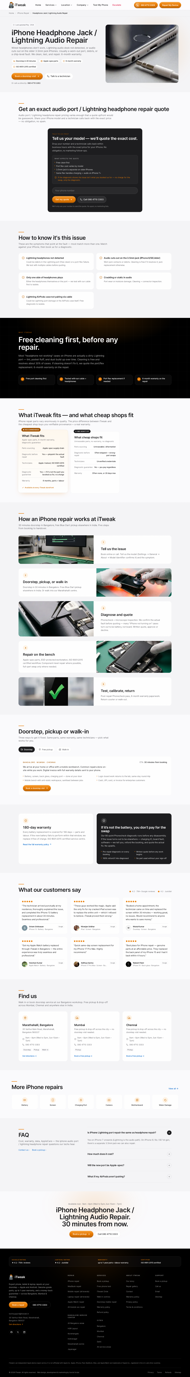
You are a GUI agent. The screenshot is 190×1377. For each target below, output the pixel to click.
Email (157, 1291)
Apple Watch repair (76, 1302)
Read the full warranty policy (36, 844)
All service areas (104, 1347)
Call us (158, 1286)
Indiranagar (72, 1339)
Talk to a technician (60, 76)
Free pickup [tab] (47, 749)
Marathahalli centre (76, 1344)
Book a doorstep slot (35, 788)
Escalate (117, 5)
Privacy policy (132, 1302)
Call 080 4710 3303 (93, 199)
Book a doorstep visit (25, 76)
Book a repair (18, 1305)
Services (49, 5)
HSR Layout (73, 1328)
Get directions (15, 1324)
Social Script (74, 1372)
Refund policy (103, 1312)
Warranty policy (103, 1307)
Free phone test (104, 1286)
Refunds (168, 1372)
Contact (129, 1291)
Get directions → (29, 1056)
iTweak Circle (102, 1291)
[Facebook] (11, 1332)
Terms (159, 1372)
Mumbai (100, 1331)
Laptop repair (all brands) (78, 1297)
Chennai (100, 1336)
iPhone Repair (23, 13)
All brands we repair (76, 1307)
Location (65, 5)
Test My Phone (100, 5)
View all (172, 1088)
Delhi (99, 1342)
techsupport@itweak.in (19, 1314)
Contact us (23, 1150)
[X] (17, 1332)
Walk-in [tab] (65, 749)
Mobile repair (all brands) (78, 1291)
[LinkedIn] (24, 1332)
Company (81, 5)
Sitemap (158, 1297)
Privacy (151, 1372)
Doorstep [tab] (28, 749)
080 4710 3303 (148, 5)
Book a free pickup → (83, 1056)
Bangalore (101, 1326)
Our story (130, 1281)
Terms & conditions (134, 1307)
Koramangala (73, 1333)
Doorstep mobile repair (107, 1302)
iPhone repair (73, 1281)
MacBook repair (74, 1286)
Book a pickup (38, 1150)
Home (38, 5)
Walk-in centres (103, 1297)
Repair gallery (132, 1286)
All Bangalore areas (76, 1323)
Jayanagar (72, 1349)
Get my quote (62, 199)
